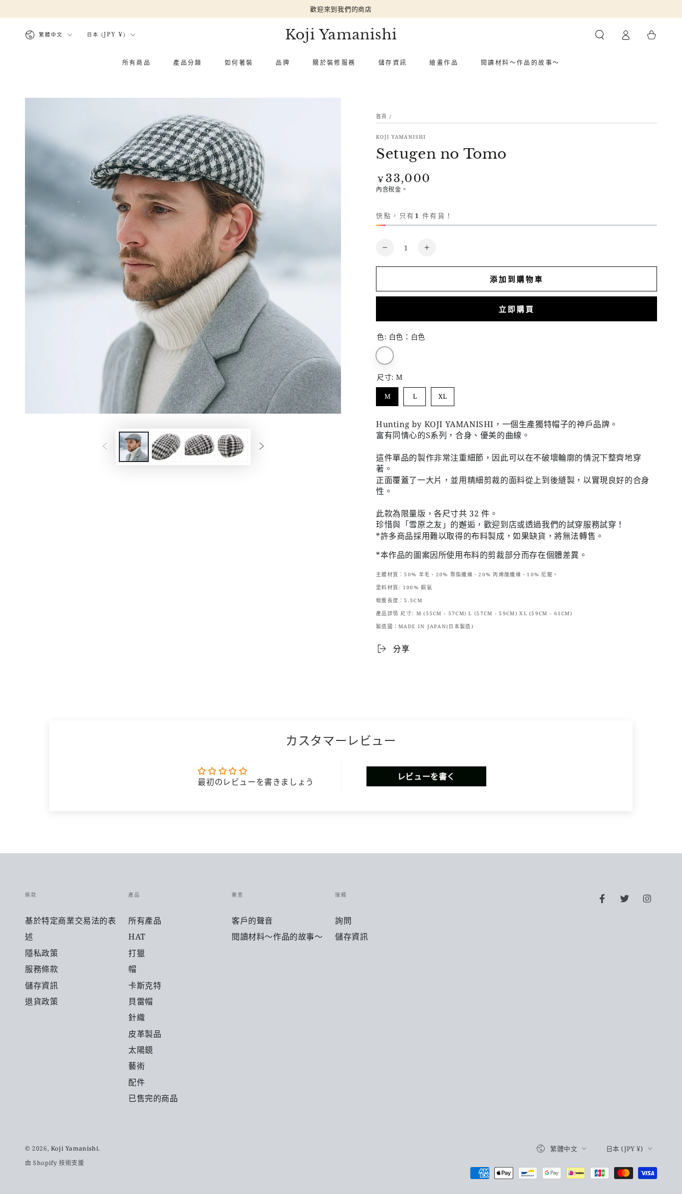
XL (442, 394)
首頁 (381, 116)
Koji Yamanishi (401, 136)
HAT (137, 936)
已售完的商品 (153, 1098)
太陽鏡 (140, 1049)
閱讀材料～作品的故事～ (277, 936)
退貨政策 (41, 1001)
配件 (136, 1082)
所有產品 (144, 920)
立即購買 (517, 309)
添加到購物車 (517, 279)
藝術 (136, 1065)
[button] (600, 35)
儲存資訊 (41, 985)
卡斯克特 (144, 985)
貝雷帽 (140, 1001)
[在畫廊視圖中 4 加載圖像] (233, 447)
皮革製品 (144, 1033)
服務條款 (41, 968)
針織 (136, 1017)
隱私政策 (41, 953)
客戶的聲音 (252, 920)
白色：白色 (384, 355)
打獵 (136, 953)
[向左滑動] (105, 447)
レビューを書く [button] (426, 776)
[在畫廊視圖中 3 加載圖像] (200, 447)
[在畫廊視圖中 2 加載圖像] (167, 447)
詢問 (343, 920)
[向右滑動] (262, 447)
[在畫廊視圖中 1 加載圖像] (134, 447)
